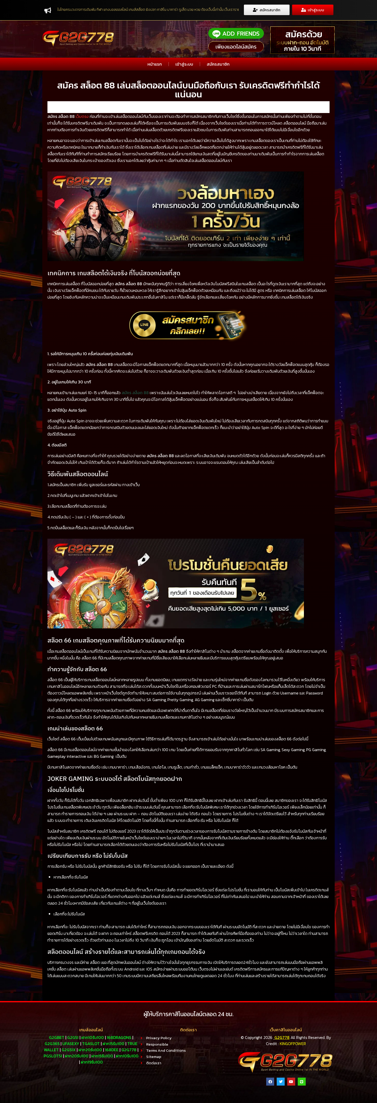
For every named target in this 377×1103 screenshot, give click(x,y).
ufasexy (70, 1043)
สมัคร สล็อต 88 (135, 393)
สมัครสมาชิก (218, 64)
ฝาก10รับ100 (92, 1037)
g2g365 (52, 1043)
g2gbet (56, 1037)
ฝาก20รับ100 (90, 1050)
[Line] (302, 1082)
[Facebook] (270, 1082)
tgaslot (91, 1043)
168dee (111, 1050)
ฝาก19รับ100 (92, 1062)
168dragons (119, 1037)
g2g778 (128, 1050)
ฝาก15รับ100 (113, 1043)
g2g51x (69, 1050)
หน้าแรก (154, 64)
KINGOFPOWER (293, 1043)
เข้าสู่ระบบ (184, 64)
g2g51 (72, 1037)
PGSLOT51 (53, 1056)
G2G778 (282, 1037)
